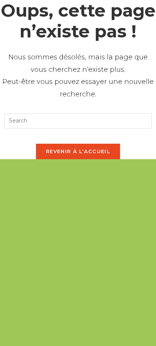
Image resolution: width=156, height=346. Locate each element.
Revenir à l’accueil (78, 151)
